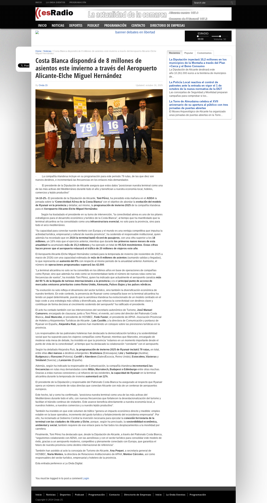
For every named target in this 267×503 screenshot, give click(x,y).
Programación (77, 2)
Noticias (58, 25)
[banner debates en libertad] (133, 32)
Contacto (138, 25)
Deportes (75, 25)
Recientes (174, 53)
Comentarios (204, 53)
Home (38, 51)
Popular (188, 53)
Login (86, 478)
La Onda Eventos (55, 2)
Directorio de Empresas (167, 25)
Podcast (93, 25)
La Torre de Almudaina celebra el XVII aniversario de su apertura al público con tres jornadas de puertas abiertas (198, 105)
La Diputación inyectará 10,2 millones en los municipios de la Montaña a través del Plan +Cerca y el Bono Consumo (198, 63)
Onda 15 (43, 85)
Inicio (38, 2)
